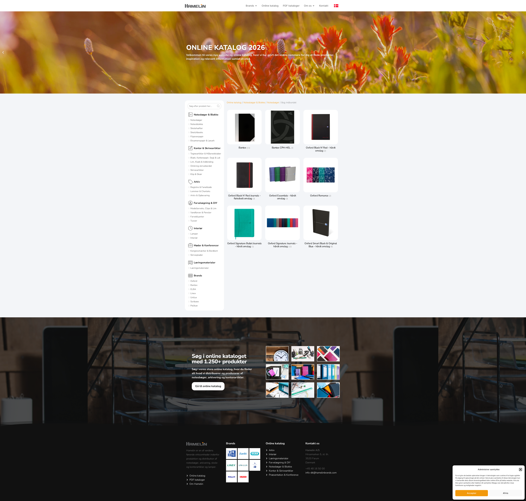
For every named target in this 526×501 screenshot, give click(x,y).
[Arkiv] (190, 181)
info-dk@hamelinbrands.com (321, 472)
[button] (520, 469)
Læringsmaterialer (204, 262)
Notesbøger (273, 102)
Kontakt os (312, 443)
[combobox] (202, 106)
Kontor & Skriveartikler (207, 148)
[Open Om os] (313, 6)
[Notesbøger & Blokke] (190, 114)
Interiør (198, 228)
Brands (198, 275)
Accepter (471, 493)
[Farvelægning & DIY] (190, 203)
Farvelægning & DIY (205, 203)
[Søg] (219, 106)
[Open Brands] (256, 6)
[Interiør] (190, 228)
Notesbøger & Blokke (206, 114)
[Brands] (190, 275)
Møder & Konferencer (206, 245)
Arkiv (197, 181)
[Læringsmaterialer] (190, 262)
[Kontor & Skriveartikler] (190, 148)
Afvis (505, 493)
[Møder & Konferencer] (190, 245)
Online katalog (234, 102)
